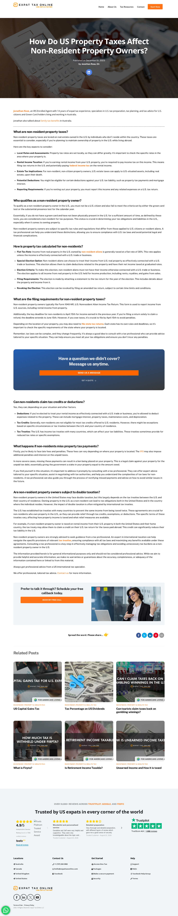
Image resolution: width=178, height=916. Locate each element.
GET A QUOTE (87, 380)
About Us (112, 6)
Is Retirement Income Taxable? (84, 767)
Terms (135, 878)
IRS (142, 451)
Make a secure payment (103, 873)
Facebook (58, 873)
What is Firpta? (22, 767)
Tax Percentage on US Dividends (85, 708)
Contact (141, 6)
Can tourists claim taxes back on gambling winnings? (136, 710)
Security (96, 878)
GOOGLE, (106, 804)
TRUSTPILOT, (95, 804)
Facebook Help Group (141, 873)
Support (135, 864)
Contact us (63, 573)
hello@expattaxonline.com (66, 869)
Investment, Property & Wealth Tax (29, 705)
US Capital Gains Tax (26, 708)
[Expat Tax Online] (33, 6)
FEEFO (120, 804)
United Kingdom (22, 873)
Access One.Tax (100, 864)
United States (21, 878)
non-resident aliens (92, 251)
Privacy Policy (29, 905)
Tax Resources (126, 6)
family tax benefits (50, 120)
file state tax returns (93, 324)
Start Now (155, 6)
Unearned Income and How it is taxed (138, 767)
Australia (19, 864)
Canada (18, 869)
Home (101, 6)
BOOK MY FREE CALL (52, 600)
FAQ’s (134, 869)
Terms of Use (18, 905)
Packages (97, 869)
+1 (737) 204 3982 (61, 864)
